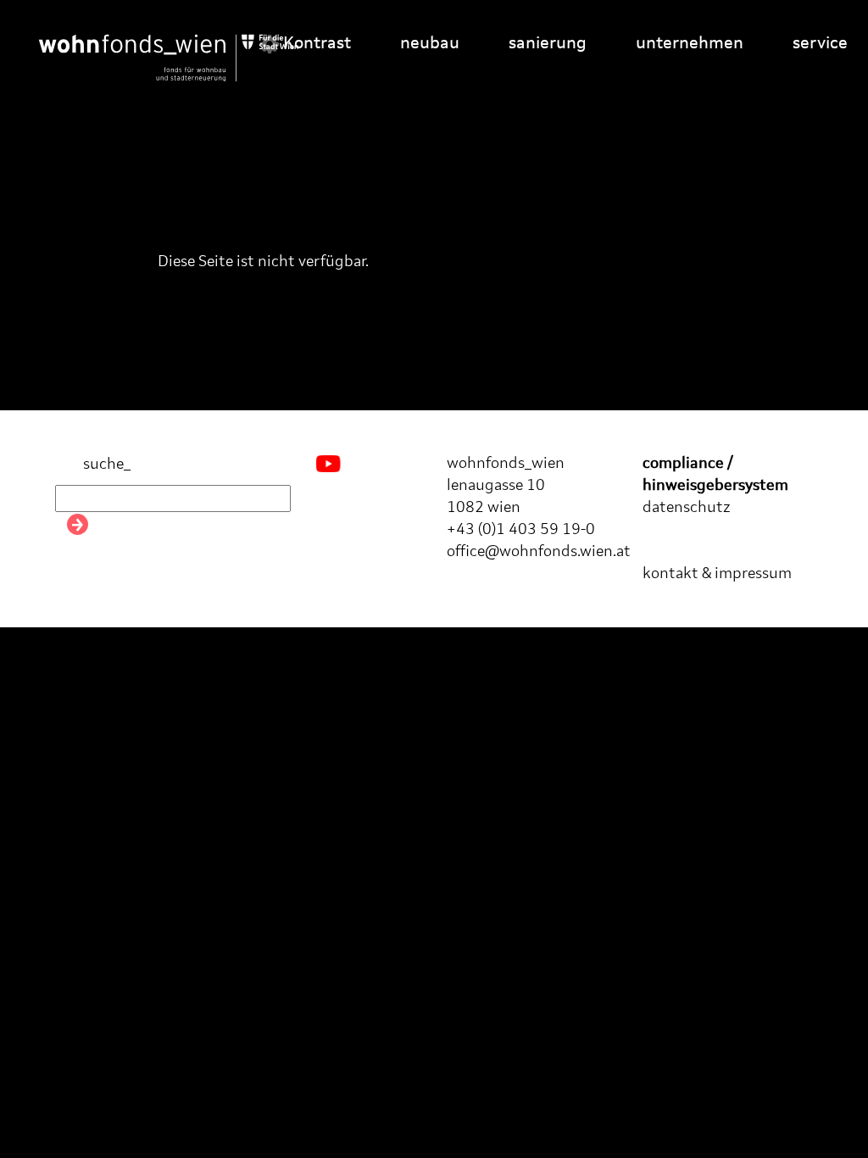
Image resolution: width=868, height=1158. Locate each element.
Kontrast (315, 44)
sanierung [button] (548, 44)
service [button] (820, 44)
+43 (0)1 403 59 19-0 (521, 529)
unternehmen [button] (689, 44)
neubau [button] (429, 44)
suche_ (105, 464)
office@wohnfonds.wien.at (539, 552)
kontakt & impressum (717, 574)
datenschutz (687, 507)
